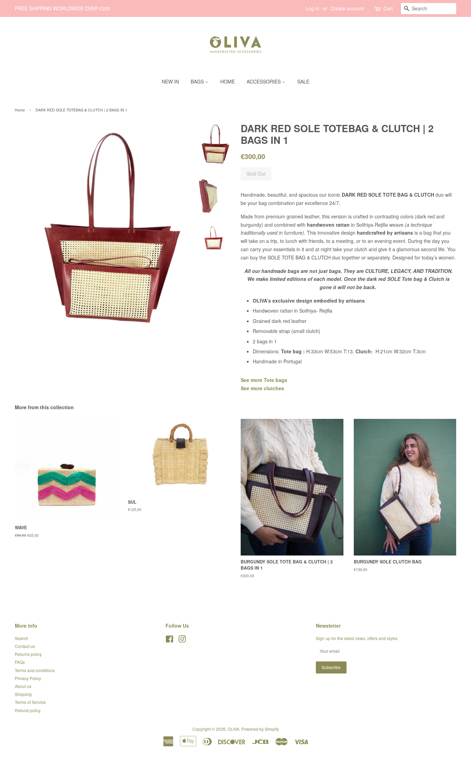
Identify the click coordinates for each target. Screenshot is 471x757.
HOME (227, 81)
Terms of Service (30, 702)
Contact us (25, 646)
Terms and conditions (35, 670)
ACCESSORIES (264, 81)
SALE (303, 81)
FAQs (20, 662)
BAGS (198, 81)
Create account (347, 8)
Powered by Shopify (260, 729)
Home (20, 109)
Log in (312, 8)
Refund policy (28, 710)
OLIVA (233, 729)
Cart (388, 8)
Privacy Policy (28, 678)
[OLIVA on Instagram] (182, 640)
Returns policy (28, 654)
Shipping (23, 694)
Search (21, 638)
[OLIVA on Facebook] (169, 640)
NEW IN (170, 81)
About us (23, 686)
